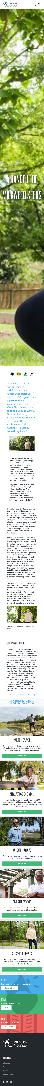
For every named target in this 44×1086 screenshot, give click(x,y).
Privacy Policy (8, 1074)
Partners (6, 1070)
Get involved (9, 988)
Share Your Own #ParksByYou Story (20, 695)
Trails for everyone (22, 902)
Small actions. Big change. (22, 794)
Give (6, 1007)
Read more (22, 756)
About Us (6, 1063)
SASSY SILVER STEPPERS (22, 954)
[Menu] (39, 4)
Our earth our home (22, 850)
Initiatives (6, 1067)
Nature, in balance (22, 740)
